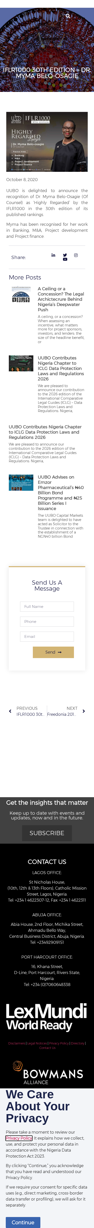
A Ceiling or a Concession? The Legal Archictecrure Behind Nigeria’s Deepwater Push (61, 299)
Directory (77, 1043)
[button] (25, 13)
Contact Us (47, 1048)
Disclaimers (16, 1043)
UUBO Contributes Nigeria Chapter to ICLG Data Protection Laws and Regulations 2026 (61, 368)
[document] (47, 1158)
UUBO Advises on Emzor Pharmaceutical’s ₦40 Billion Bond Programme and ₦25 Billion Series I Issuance (61, 493)
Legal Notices (37, 1043)
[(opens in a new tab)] (21, 316)
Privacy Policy (59, 1043)
